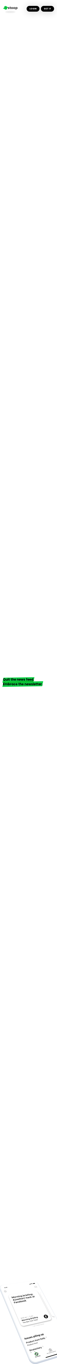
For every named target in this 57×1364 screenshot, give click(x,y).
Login (33, 8)
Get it (47, 8)
